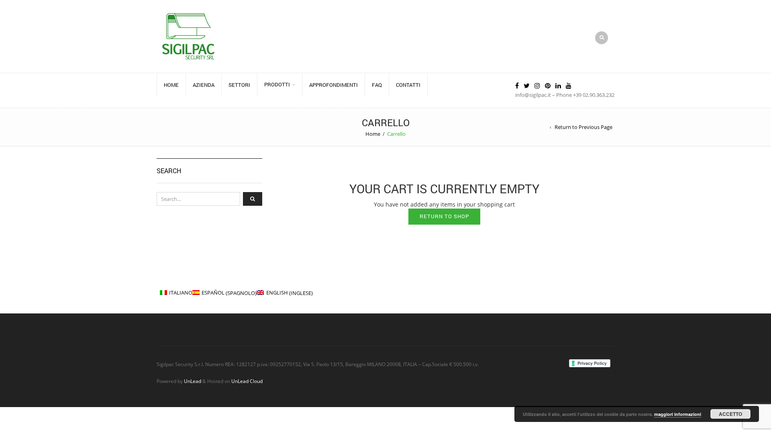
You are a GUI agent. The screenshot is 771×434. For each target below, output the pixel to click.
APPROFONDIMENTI (333, 85)
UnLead (192, 381)
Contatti (408, 85)
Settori (239, 85)
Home (171, 85)
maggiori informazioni (677, 414)
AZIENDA (203, 85)
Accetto (730, 414)
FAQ (377, 85)
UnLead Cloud (247, 381)
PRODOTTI (277, 84)
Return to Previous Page (583, 127)
